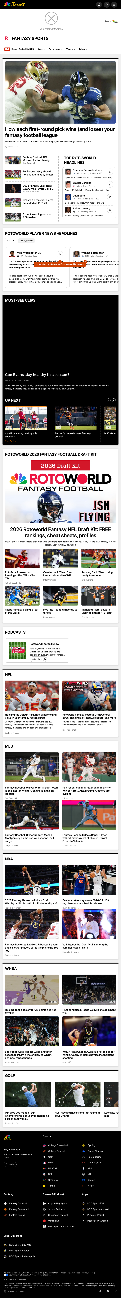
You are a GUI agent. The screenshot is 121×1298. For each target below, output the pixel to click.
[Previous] (109, 400)
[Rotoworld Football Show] (17, 650)
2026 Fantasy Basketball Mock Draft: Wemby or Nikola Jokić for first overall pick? (31, 902)
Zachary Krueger (12, 733)
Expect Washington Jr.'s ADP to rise (37, 216)
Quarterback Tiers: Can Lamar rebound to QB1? (57, 574)
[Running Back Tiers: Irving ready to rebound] (98, 558)
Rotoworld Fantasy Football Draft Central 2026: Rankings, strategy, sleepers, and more (89, 716)
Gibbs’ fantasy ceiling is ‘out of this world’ (21, 611)
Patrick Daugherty (13, 583)
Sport (39, 49)
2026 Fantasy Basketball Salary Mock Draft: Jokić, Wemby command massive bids (38, 187)
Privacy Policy (88, 1273)
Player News (54, 49)
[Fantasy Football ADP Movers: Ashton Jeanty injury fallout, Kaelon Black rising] (13, 160)
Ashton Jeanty (81, 208)
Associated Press (13, 1062)
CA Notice (31, 1275)
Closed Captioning (29, 1273)
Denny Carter (49, 617)
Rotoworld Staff (69, 730)
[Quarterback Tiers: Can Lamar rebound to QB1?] (60, 558)
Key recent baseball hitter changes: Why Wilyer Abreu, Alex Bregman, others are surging (86, 790)
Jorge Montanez (12, 846)
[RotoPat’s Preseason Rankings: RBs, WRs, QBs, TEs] (22, 558)
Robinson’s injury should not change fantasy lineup (38, 173)
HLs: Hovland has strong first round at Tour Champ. (77, 1114)
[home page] (14, 5)
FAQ (40, 1273)
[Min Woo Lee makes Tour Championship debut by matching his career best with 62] (28, 1094)
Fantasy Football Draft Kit (19, 49)
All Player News (26, 241)
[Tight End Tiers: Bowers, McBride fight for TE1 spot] (98, 596)
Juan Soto (79, 195)
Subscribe (10, 1164)
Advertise (8, 1273)
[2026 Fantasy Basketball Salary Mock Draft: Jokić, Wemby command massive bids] (13, 188)
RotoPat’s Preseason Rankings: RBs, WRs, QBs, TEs (20, 575)
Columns (83, 49)
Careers (17, 1273)
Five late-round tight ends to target (60, 611)
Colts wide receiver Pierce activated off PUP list (38, 201)
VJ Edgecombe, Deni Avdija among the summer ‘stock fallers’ (85, 946)
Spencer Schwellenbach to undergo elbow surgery (89, 177)
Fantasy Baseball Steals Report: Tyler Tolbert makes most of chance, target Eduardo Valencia (84, 838)
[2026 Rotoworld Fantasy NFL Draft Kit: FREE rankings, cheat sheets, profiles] (60, 491)
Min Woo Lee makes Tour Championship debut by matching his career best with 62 (27, 1115)
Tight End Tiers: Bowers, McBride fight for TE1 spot (96, 611)
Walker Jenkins (82, 182)
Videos (69, 49)
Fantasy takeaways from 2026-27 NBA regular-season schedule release (85, 902)
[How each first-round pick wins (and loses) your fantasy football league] (60, 92)
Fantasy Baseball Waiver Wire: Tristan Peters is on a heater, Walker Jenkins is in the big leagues (31, 790)
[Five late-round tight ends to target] (60, 596)
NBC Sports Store (51, 1273)
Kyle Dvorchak (11, 147)
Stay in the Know (12, 1149)
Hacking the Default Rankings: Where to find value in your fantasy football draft (31, 716)
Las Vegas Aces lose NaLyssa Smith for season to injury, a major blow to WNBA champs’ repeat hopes (28, 1054)
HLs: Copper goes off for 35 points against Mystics (30, 1011)
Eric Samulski (11, 798)
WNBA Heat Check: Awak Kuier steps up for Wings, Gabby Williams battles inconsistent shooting (88, 1054)
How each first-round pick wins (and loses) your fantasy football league (60, 132)
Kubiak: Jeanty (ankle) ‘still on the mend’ (84, 215)
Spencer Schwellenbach (87, 170)
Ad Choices (75, 1273)
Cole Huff (66, 1062)
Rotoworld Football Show (44, 643)
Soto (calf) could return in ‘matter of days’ (84, 203)
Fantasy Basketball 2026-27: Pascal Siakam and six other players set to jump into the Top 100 (31, 947)
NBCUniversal (20, 1280)
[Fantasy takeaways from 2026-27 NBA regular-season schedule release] (89, 880)
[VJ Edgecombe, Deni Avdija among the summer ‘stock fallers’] (89, 924)
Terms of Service (44, 1275)
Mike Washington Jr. (29, 252)
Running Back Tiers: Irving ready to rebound (97, 574)
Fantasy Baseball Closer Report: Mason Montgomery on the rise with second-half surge (29, 838)
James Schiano (69, 846)
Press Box (64, 1273)
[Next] (114, 400)
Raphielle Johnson (31, 191)
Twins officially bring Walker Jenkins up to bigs (87, 190)
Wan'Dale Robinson (92, 252)
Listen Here (36, 659)
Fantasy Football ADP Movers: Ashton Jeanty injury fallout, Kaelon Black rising (38, 159)
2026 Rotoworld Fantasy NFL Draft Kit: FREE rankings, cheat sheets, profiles (60, 532)
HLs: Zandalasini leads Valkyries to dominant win (89, 1011)
